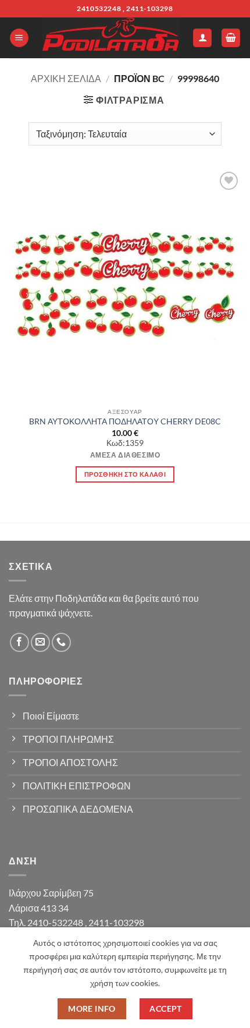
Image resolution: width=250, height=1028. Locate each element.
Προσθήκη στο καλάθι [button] (125, 474)
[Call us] (61, 642)
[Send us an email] (40, 642)
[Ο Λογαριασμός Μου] (202, 38)
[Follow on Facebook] (19, 642)
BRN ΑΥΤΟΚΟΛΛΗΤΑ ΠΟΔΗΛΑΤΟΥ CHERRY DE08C (125, 421)
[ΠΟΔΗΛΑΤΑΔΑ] (111, 37)
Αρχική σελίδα (66, 78)
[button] (19, 38)
